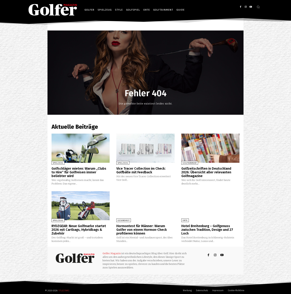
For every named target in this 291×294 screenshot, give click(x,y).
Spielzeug (58, 163)
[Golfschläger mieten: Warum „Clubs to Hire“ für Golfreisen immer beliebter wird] (81, 148)
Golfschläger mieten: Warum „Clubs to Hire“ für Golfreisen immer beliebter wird (79, 172)
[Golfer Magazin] (75, 258)
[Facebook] (241, 7)
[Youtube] (251, 7)
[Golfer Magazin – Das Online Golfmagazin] (52, 10)
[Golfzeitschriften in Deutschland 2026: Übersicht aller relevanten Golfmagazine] (210, 148)
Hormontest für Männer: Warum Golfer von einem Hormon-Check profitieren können (141, 229)
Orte (185, 220)
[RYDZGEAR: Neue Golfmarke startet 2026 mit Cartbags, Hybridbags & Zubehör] (81, 205)
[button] (258, 6)
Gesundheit (124, 220)
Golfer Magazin (112, 253)
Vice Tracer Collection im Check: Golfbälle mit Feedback (141, 170)
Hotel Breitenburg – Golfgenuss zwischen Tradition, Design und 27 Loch (207, 229)
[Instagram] (246, 7)
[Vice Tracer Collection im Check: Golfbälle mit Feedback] (145, 148)
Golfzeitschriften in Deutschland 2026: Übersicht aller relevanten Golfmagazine (206, 172)
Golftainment (190, 163)
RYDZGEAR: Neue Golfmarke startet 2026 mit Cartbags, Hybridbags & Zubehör (79, 229)
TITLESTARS (63, 290)
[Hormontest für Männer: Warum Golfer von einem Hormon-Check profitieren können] (145, 205)
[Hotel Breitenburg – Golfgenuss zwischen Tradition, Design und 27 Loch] (210, 205)
